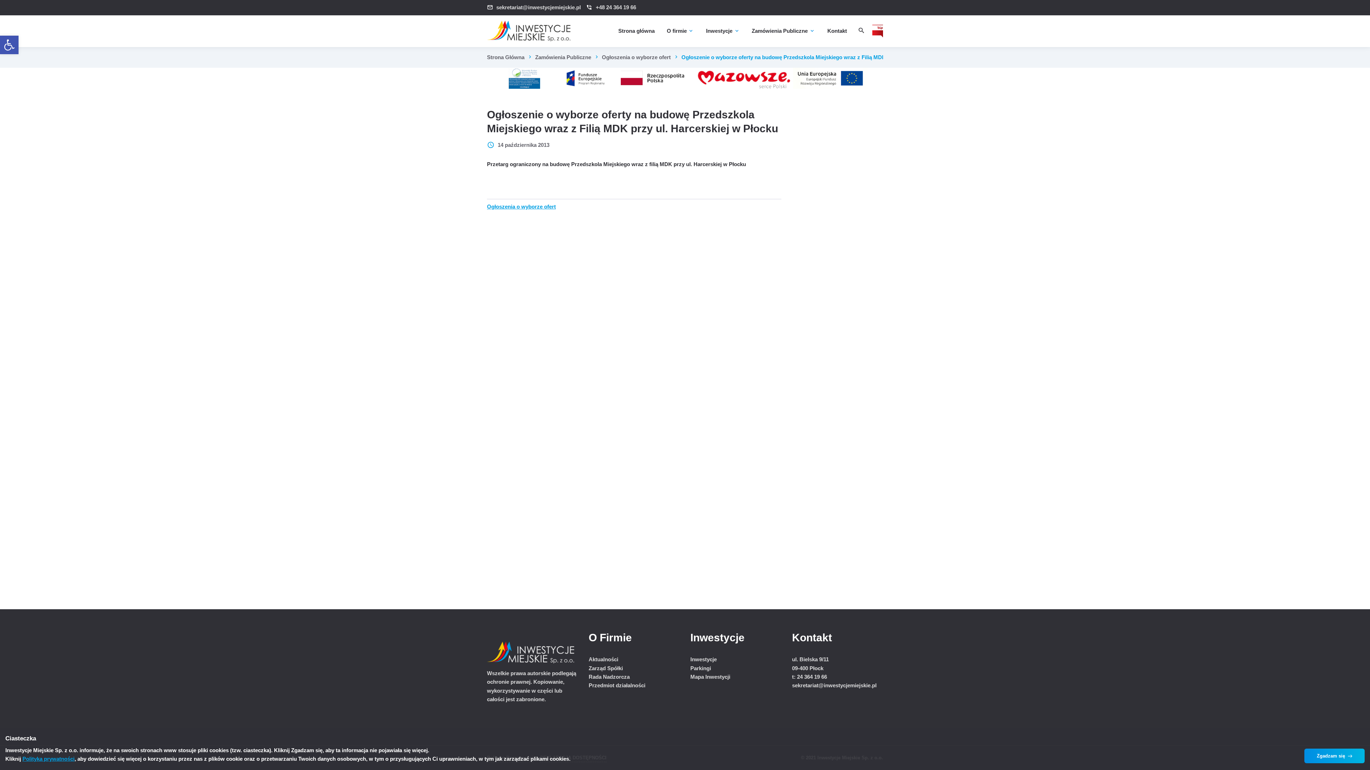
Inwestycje (703, 659)
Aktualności (603, 659)
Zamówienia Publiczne (563, 57)
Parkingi (700, 668)
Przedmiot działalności (617, 685)
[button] (9, 45)
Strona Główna (505, 57)
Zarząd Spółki (606, 668)
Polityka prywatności (48, 759)
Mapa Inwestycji (710, 677)
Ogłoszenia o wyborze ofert (636, 57)
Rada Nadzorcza (609, 677)
